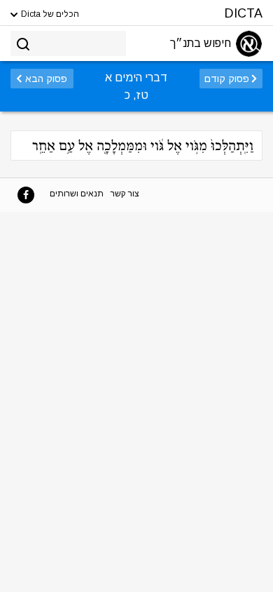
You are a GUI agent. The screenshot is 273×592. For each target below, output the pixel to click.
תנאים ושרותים (77, 194)
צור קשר (125, 194)
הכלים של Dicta (49, 14)
